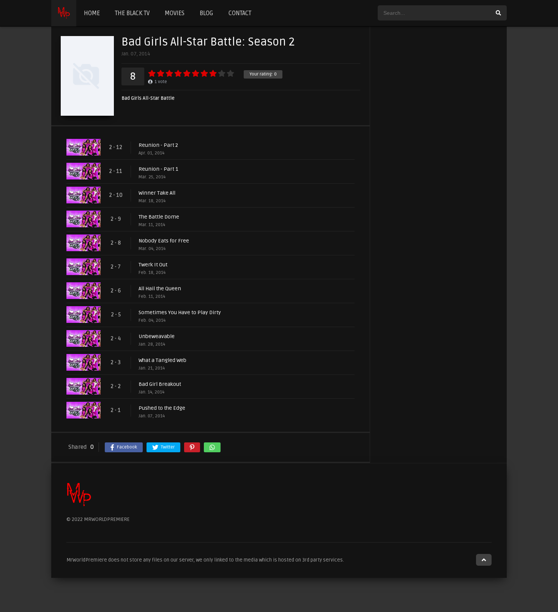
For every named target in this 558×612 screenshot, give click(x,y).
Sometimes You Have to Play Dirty (180, 312)
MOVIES (174, 13)
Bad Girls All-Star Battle (148, 98)
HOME (92, 13)
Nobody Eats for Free (164, 241)
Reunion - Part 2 (158, 145)
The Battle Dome (159, 217)
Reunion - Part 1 (158, 169)
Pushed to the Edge (162, 408)
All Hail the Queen (160, 288)
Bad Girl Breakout (160, 384)
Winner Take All (157, 193)
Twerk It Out (153, 264)
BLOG (206, 13)
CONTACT (240, 13)
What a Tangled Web (162, 360)
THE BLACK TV (132, 13)
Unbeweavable (157, 336)
